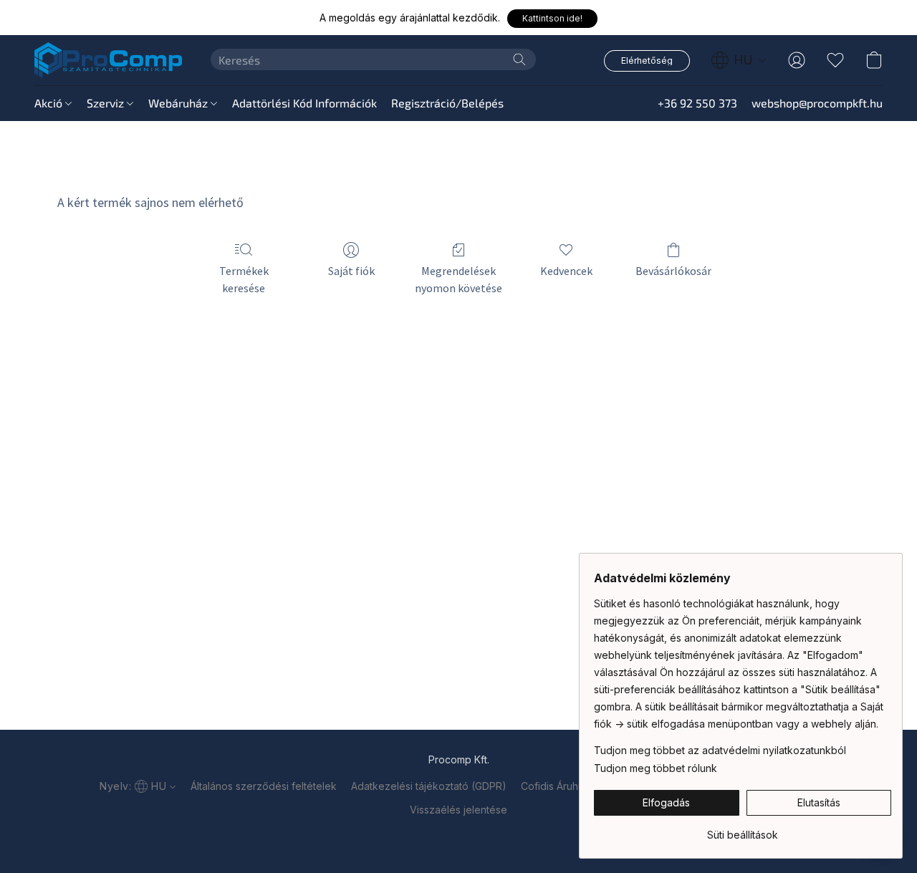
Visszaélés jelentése (458, 810)
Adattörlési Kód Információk (304, 103)
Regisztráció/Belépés (447, 103)
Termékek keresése (244, 279)
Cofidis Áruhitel (556, 786)
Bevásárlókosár (673, 271)
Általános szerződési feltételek (264, 786)
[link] (742, 830)
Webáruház (179, 103)
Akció (49, 103)
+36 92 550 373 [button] (697, 103)
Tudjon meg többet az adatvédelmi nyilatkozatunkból (720, 750)
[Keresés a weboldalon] (519, 59)
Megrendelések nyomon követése (458, 279)
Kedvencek (566, 271)
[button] (552, 18)
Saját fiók (351, 271)
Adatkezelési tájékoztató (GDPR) (428, 786)
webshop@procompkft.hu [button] (817, 103)
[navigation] (739, 60)
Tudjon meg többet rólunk (655, 768)
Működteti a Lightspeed (458, 835)
